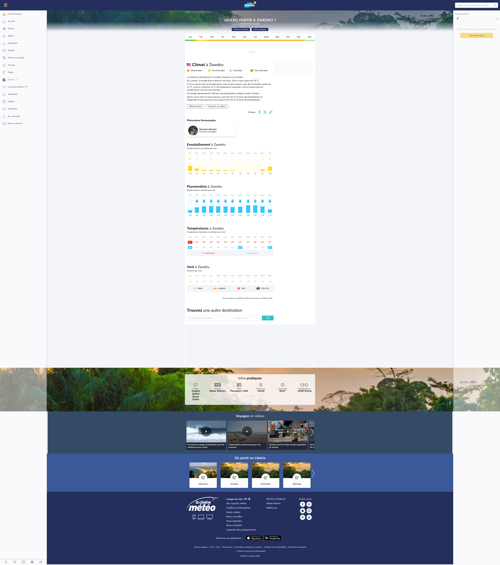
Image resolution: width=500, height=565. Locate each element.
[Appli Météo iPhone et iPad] (254, 538)
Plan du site (227, 547)
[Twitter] (309, 504)
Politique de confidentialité (275, 547)
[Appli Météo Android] (272, 538)
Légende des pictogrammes (241, 529)
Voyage (188, 12)
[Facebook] (302, 504)
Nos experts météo (236, 503)
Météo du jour (195, 106)
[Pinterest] (302, 517)
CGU (212, 547)
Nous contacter (234, 525)
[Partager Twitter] (265, 112)
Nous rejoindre (234, 521)
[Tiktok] (309, 517)
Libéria (194, 12)
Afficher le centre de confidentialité (251, 551)
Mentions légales (201, 547)
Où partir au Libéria (217, 106)
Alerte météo (233, 512)
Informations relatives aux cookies (248, 547)
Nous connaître (234, 516)
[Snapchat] (302, 510)
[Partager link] (270, 112)
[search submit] (495, 5)
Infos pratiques (260, 29)
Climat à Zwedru (241, 29)
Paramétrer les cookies (297, 547)
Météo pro (271, 507)
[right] (312, 432)
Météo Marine (273, 503)
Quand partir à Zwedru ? (204, 12)
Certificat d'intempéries (238, 507)
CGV (218, 547)
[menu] (6, 5)
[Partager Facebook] (259, 112)
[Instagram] (309, 510)
